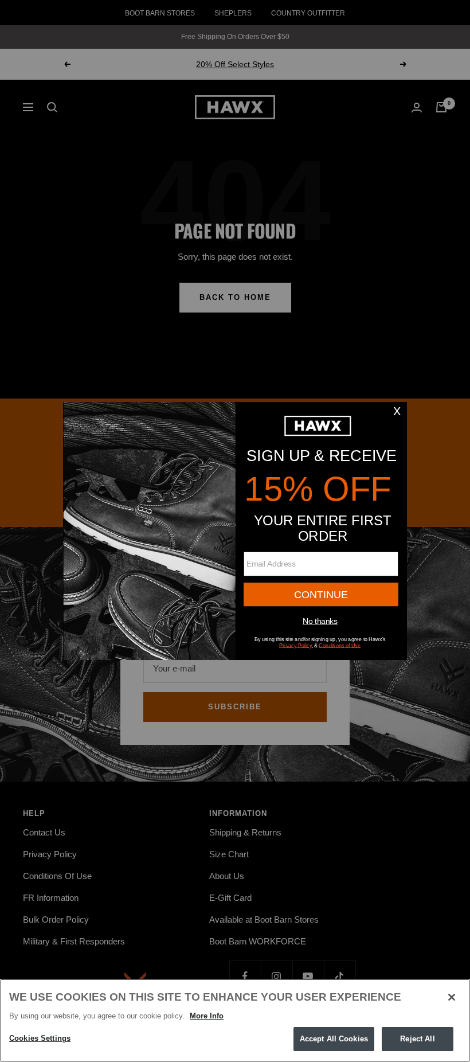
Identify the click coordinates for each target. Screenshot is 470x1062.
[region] (235, 1020)
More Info (207, 1016)
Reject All (417, 1038)
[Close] (451, 997)
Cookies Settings (39, 1038)
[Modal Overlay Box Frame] (235, 531)
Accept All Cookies (334, 1038)
